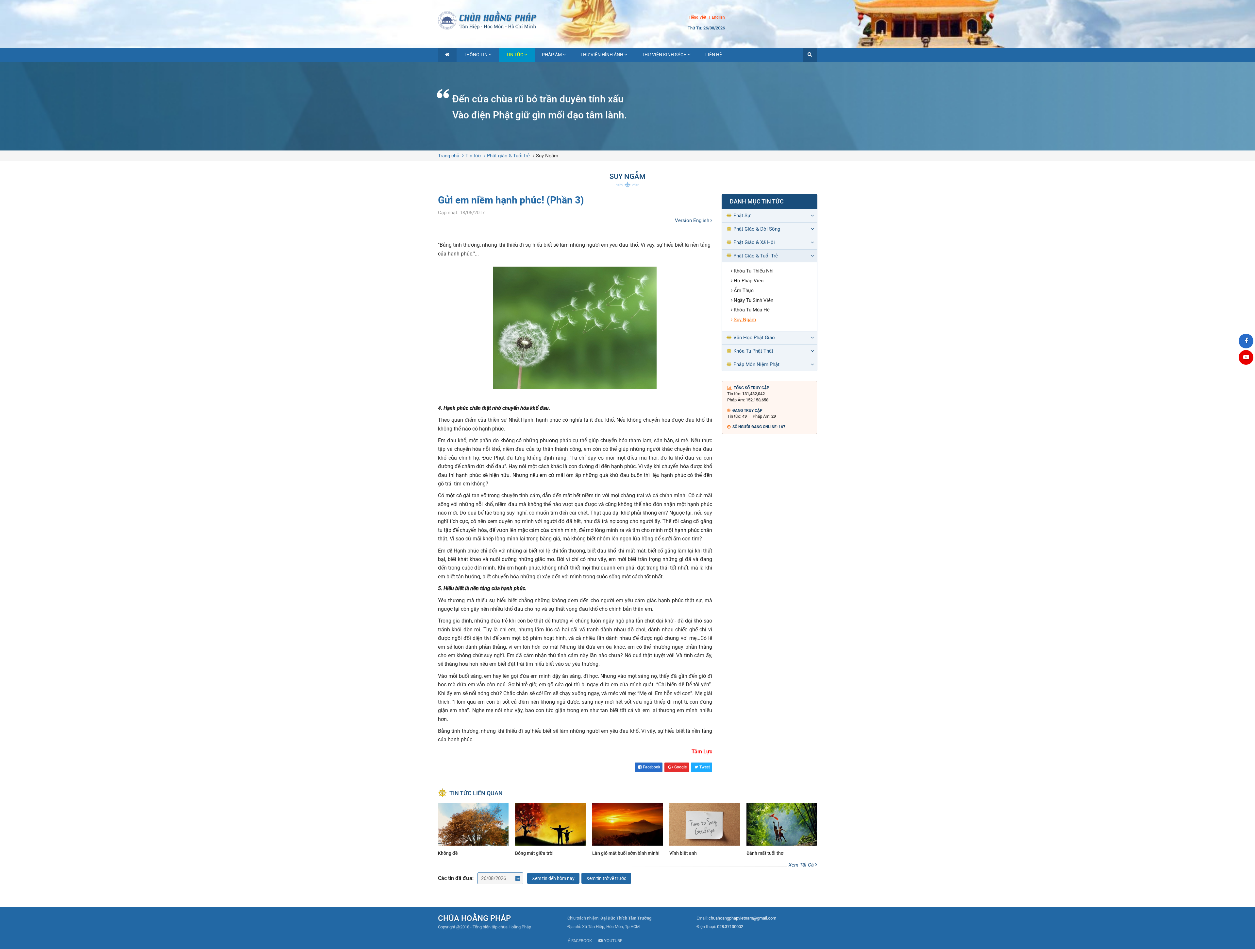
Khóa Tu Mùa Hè (752, 310)
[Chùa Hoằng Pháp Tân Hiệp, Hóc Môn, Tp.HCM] (627, 19)
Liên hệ (713, 54)
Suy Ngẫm (547, 156)
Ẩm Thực (744, 290)
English (718, 17)
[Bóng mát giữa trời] (550, 830)
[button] (810, 55)
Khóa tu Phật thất (753, 351)
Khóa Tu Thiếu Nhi (754, 271)
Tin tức (514, 54)
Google (680, 767)
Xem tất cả (802, 865)
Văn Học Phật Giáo (754, 338)
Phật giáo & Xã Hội (754, 242)
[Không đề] (473, 830)
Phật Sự (741, 216)
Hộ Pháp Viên (748, 281)
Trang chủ (448, 156)
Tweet (704, 767)
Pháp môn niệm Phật (756, 364)
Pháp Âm (552, 54)
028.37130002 (730, 926)
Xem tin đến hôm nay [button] (553, 878)
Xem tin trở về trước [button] (606, 878)
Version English (693, 220)
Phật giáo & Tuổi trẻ (508, 156)
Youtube (613, 940)
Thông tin (476, 54)
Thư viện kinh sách (664, 54)
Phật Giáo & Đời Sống (756, 229)
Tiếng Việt (697, 17)
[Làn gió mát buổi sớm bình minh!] (627, 830)
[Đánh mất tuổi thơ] (781, 830)
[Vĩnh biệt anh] (704, 830)
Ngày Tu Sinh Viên (753, 300)
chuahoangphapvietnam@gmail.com (742, 918)
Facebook (651, 767)
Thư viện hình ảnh (601, 54)
